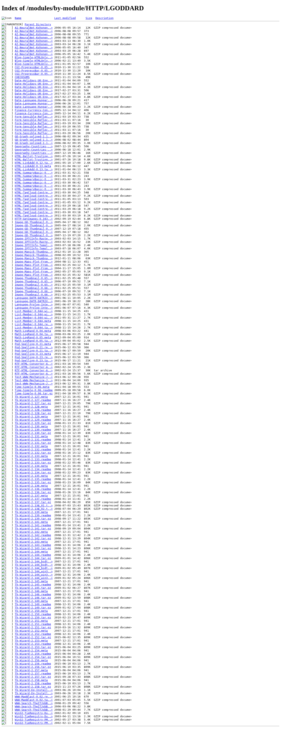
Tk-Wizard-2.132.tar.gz (33, 452)
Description (104, 18)
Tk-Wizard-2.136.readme (33, 489)
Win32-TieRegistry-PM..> (34, 719)
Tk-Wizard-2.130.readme (33, 429)
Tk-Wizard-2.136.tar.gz (33, 492)
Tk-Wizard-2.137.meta (31, 495)
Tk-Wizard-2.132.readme (33, 449)
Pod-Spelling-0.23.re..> (34, 357)
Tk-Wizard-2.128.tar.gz (33, 413)
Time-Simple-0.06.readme (34, 390)
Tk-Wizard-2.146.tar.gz (33, 597)
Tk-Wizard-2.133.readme (33, 459)
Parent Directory (38, 24)
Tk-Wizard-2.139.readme (33, 515)
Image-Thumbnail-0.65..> (34, 278)
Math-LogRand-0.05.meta (33, 337)
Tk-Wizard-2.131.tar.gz (33, 442)
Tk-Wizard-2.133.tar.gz (33, 462)
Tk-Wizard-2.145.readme (33, 584)
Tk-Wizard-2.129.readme (33, 419)
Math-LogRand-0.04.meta (33, 330)
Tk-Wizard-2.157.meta (31, 670)
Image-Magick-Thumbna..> (34, 251)
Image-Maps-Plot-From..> (34, 261)
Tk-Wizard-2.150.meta (31, 610)
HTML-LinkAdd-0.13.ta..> (34, 169)
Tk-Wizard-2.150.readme (33, 614)
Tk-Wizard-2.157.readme (33, 673)
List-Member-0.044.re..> (34, 324)
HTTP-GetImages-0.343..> (34, 218)
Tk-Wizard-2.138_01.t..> (34, 505)
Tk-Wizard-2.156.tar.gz (33, 666)
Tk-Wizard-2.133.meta (31, 456)
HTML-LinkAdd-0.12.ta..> (34, 162)
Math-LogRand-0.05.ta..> (34, 340)
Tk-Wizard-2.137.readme (33, 498)
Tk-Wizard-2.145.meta (31, 581)
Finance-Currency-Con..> (34, 110)
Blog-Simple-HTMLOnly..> (34, 57)
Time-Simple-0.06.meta (32, 386)
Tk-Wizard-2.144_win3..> (34, 571)
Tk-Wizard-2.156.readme (33, 663)
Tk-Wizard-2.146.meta (31, 591)
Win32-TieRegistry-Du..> (34, 713)
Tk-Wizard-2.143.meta (31, 541)
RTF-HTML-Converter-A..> (34, 363)
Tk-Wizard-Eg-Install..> (34, 690)
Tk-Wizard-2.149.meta (31, 601)
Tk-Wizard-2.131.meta (31, 436)
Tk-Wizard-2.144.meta (31, 551)
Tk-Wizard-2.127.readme (33, 400)
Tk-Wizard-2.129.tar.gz (33, 423)
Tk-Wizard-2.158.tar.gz (33, 686)
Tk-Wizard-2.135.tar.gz (33, 482)
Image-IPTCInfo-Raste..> (34, 238)
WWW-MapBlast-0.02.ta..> (34, 699)
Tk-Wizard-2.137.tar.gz (33, 502)
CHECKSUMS (22, 77)
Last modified (65, 18)
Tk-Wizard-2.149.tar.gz (33, 607)
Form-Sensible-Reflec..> (34, 116)
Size (89, 18)
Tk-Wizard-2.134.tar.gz (33, 472)
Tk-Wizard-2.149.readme (33, 604)
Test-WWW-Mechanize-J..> (34, 377)
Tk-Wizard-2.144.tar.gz (33, 558)
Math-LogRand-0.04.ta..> (34, 334)
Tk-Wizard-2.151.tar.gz (33, 627)
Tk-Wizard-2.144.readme (33, 554)
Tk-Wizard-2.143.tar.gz (33, 548)
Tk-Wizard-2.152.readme (33, 634)
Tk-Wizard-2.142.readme (33, 535)
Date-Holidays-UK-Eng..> (34, 80)
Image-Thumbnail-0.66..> (34, 288)
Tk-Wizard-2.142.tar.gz (33, 538)
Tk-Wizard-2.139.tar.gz (33, 518)
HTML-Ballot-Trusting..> (34, 156)
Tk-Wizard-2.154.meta (31, 650)
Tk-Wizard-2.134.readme (33, 469)
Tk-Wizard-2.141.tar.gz (33, 528)
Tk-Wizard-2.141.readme (33, 525)
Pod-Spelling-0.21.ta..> (34, 350)
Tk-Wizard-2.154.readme (33, 653)
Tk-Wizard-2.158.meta (31, 680)
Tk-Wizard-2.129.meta (31, 416)
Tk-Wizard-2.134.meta (31, 465)
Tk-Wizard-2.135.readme (33, 479)
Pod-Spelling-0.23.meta (33, 353)
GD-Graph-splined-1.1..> (34, 136)
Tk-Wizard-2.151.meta (31, 620)
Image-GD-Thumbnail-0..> (34, 222)
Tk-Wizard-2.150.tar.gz (33, 617)
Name (18, 18)
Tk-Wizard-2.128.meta (31, 406)
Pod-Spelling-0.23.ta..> (34, 360)
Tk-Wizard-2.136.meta (31, 485)
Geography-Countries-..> (34, 146)
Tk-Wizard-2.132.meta (31, 446)
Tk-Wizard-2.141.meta (31, 521)
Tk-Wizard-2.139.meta (31, 512)
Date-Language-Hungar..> (34, 100)
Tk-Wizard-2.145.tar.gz (33, 587)
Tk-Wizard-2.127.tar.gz (33, 403)
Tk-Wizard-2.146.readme (33, 594)
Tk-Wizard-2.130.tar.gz (33, 433)
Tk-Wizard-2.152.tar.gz (33, 637)
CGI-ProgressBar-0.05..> (34, 67)
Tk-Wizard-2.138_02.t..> (34, 508)
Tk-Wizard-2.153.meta (31, 640)
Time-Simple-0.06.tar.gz (34, 393)
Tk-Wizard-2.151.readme (33, 624)
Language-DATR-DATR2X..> (34, 297)
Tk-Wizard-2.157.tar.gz (33, 676)
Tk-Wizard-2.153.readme (33, 643)
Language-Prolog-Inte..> (34, 304)
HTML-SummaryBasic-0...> (34, 172)
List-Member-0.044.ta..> (34, 327)
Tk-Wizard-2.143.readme (33, 545)
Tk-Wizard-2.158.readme (33, 683)
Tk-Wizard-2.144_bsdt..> (34, 561)
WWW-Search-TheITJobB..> (34, 703)
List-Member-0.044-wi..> (34, 311)
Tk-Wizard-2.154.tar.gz (33, 657)
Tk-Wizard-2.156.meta (31, 660)
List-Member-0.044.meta (33, 320)
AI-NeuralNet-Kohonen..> (34, 27)
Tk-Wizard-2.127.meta (31, 396)
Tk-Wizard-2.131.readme (33, 439)
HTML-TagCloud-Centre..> (34, 192)
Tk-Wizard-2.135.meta (31, 475)
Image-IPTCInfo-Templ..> (34, 245)
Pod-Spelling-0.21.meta (33, 344)
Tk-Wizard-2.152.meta (31, 630)
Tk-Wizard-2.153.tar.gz (33, 647)
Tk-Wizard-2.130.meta (31, 426)
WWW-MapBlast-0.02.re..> (34, 696)
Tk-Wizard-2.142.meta (31, 531)
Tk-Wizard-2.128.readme (33, 409)
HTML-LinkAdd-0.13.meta (33, 166)
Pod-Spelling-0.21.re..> (34, 347)
